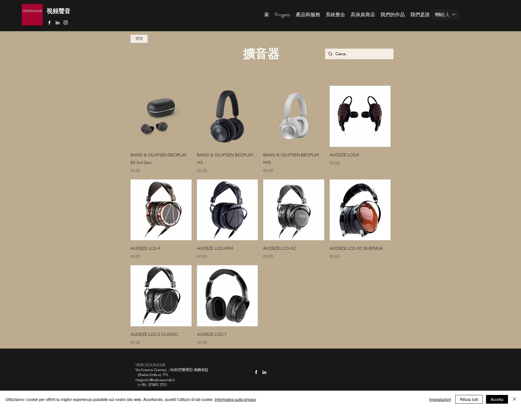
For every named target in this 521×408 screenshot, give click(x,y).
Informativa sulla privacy (235, 399)
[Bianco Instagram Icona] (65, 22)
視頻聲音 (59, 11)
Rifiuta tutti (469, 399)
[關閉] (514, 399)
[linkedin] (57, 22)
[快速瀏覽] (161, 116)
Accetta (497, 399)
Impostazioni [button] (440, 399)
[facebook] (49, 22)
